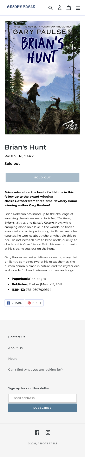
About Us (15, 348)
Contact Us (16, 337)
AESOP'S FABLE (47, 443)
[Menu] (77, 7)
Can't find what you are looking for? (35, 370)
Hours (12, 359)
